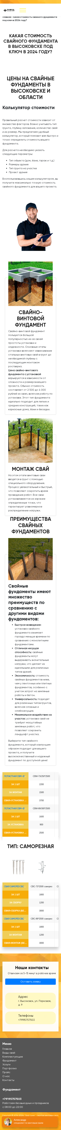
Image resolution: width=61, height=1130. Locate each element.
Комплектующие (12, 1056)
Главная (6, 17)
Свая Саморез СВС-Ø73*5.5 (18, 886)
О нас (6, 1076)
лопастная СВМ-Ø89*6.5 (17, 808)
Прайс (6, 1072)
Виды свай (8, 1052)
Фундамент (9, 1060)
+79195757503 (26, 1019)
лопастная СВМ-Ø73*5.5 (17, 776)
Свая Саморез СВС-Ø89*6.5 (18, 918)
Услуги (6, 1064)
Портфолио (9, 1068)
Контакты (8, 1080)
